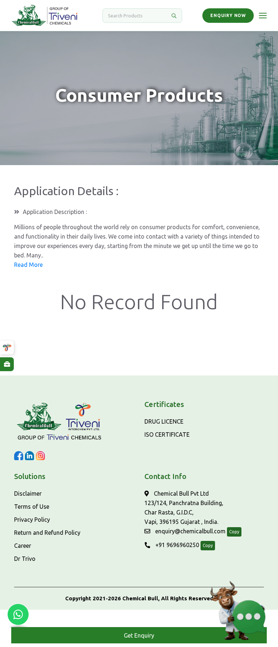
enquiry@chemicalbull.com (190, 531)
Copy (234, 531)
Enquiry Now (228, 15)
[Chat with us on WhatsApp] (18, 614)
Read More (28, 264)
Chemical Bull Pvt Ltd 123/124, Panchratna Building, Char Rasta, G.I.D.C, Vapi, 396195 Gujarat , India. (183, 507)
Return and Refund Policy (47, 532)
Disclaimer (28, 493)
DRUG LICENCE (164, 421)
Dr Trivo (24, 558)
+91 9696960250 (176, 545)
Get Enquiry (139, 635)
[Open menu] (263, 15)
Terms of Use (31, 506)
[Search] (174, 15)
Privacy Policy (32, 519)
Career (22, 545)
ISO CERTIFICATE (167, 434)
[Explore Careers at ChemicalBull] (7, 364)
